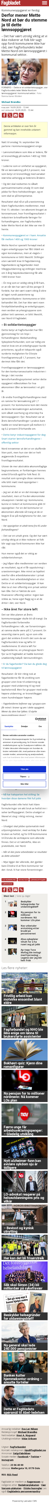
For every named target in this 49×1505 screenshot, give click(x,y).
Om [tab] (40, 726)
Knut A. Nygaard (25, 1435)
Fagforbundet (18, 1446)
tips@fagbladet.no (35, 1450)
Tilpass (23, 776)
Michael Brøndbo (27, 1432)
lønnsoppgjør (38, 879)
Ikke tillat (24, 784)
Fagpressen (33, 1481)
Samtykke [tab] (9, 726)
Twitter (35, 1456)
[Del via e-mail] (15, 115)
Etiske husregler (32, 1488)
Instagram (8, 1459)
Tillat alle (24, 769)
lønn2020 (7, 883)
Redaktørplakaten (28, 1484)
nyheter (23, 879)
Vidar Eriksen (29, 1438)
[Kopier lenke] (21, 115)
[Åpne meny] (44, 3)
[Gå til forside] (11, 3)
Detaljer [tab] (24, 726)
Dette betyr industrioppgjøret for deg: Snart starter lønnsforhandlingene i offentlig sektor (24, 438)
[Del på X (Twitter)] (10, 115)
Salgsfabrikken (21, 1453)
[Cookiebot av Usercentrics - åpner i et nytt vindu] (35, 719)
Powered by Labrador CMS (24, 1501)
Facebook (23, 1456)
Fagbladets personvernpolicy (23, 1491)
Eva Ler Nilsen (30, 1428)
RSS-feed (12, 1474)
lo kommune (9, 879)
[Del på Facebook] (4, 115)
